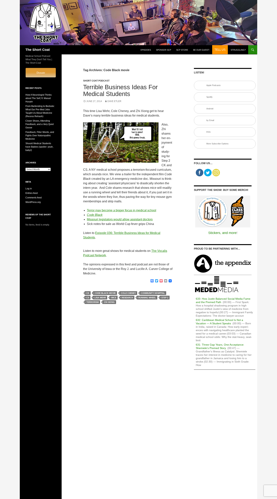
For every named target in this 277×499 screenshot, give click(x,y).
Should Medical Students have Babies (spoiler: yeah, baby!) (39, 147)
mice (113, 297)
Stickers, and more (222, 233)
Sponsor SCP (163, 50)
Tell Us (220, 49)
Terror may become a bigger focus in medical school (121, 210)
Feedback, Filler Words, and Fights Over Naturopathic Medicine (39, 135)
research (127, 297)
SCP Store (182, 50)
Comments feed (33, 197)
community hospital (153, 293)
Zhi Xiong (109, 302)
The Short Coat (37, 50)
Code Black (95, 214)
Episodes (146, 50)
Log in (28, 188)
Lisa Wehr (100, 297)
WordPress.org (33, 202)
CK (87, 293)
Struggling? (238, 50)
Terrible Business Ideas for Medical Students (120, 90)
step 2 (164, 297)
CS (87, 297)
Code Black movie (105, 293)
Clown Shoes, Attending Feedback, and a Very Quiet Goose (39, 124)
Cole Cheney (128, 293)
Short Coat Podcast (96, 80)
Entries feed (31, 193)
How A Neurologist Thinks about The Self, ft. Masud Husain (38, 98)
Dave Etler (114, 101)
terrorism (92, 302)
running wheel (147, 297)
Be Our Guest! (201, 50)
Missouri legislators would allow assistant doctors (120, 219)
